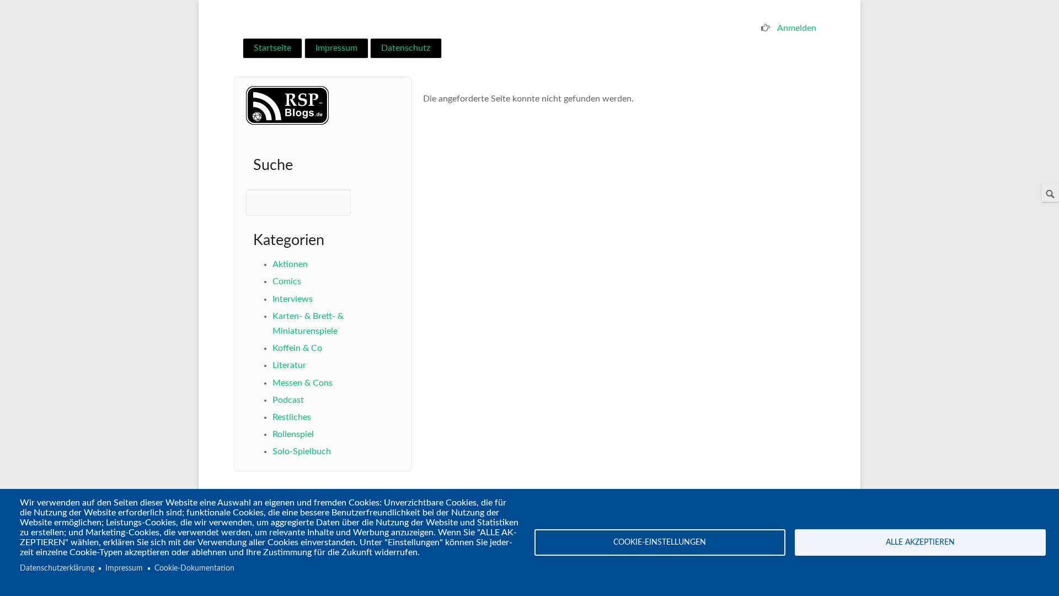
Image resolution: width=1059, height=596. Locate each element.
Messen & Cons (302, 383)
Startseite (272, 48)
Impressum (336, 48)
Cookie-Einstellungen (659, 542)
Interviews (292, 299)
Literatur (289, 365)
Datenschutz (405, 48)
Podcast (288, 400)
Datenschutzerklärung (57, 568)
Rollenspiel (293, 434)
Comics (286, 281)
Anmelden (796, 28)
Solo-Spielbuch (301, 451)
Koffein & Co (297, 348)
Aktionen (290, 264)
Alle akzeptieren (920, 542)
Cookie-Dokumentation (194, 568)
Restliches (291, 417)
